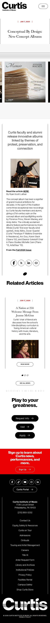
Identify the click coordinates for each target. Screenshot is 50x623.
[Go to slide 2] (25, 375)
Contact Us (25, 520)
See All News (25, 383)
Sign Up (22, 469)
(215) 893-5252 (25, 512)
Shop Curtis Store (25, 589)
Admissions (25, 535)
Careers (25, 550)
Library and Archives (25, 565)
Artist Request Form (25, 560)
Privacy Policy (25, 574)
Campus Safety (25, 584)
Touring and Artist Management (25, 545)
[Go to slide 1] (22, 375)
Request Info (22, 418)
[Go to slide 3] (27, 375)
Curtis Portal (23, 489)
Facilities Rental (25, 579)
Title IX (25, 555)
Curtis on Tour (25, 530)
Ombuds (25, 540)
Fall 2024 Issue (23, 250)
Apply (22, 435)
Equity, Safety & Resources (25, 525)
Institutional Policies (25, 569)
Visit (22, 426)
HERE (26, 191)
